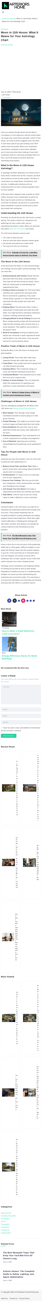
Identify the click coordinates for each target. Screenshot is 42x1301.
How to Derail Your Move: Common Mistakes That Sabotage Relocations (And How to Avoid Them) (16, 937)
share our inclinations (17, 229)
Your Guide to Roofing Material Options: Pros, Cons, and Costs (16, 1092)
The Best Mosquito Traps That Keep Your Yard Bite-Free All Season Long (17, 788)
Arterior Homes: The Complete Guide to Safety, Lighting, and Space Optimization (38, 788)
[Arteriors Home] (16, 5)
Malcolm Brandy (7, 45)
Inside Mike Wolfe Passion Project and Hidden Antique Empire (38, 862)
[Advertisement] (21, 68)
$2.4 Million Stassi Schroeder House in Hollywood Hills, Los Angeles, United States (38, 1018)
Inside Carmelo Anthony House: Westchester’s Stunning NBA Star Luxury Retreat (17, 862)
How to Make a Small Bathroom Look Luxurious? (18, 632)
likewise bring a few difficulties (24, 408)
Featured (11, 18)
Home (4, 18)
